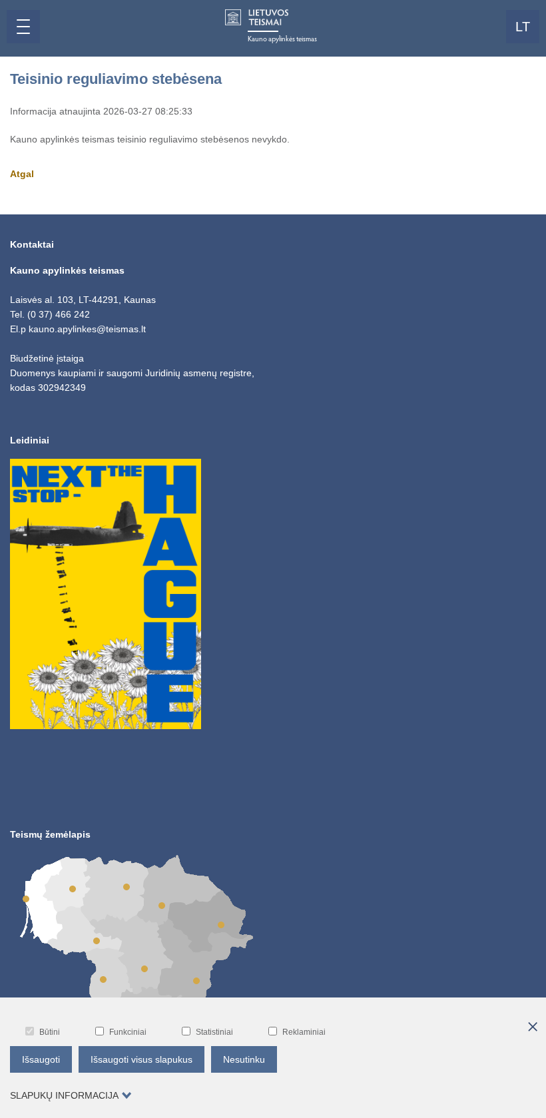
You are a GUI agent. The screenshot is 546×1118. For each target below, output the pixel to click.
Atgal (22, 173)
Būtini (49, 1032)
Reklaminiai (304, 1032)
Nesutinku (244, 1059)
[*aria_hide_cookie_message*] (533, 1027)
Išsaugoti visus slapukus (141, 1059)
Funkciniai (127, 1032)
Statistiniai (214, 1032)
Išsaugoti (41, 1059)
